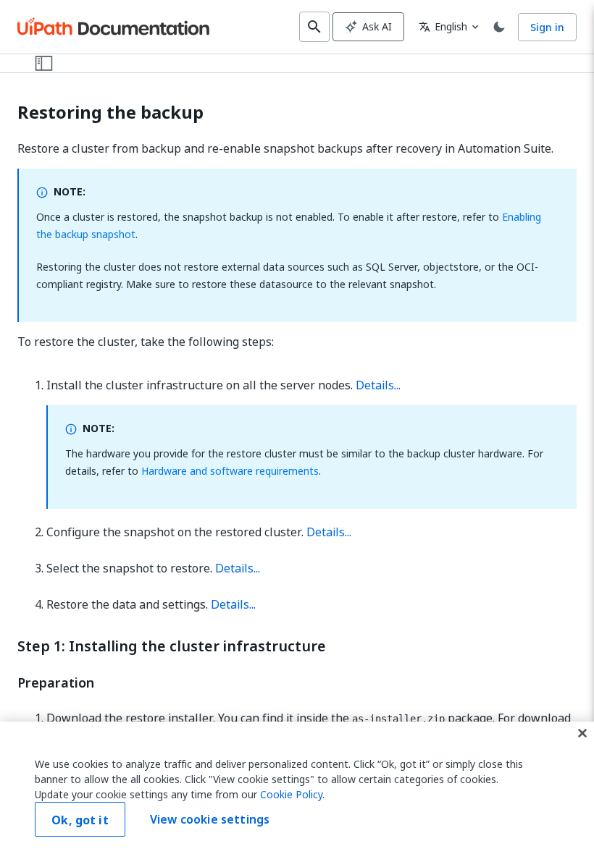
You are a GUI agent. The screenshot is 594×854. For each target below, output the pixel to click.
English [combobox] (443, 26)
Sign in (547, 27)
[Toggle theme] (499, 27)
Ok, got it (80, 820)
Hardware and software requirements (230, 470)
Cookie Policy (291, 794)
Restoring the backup (110, 112)
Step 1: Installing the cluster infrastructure (171, 646)
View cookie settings (209, 819)
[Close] (582, 733)
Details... (378, 385)
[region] (297, 788)
